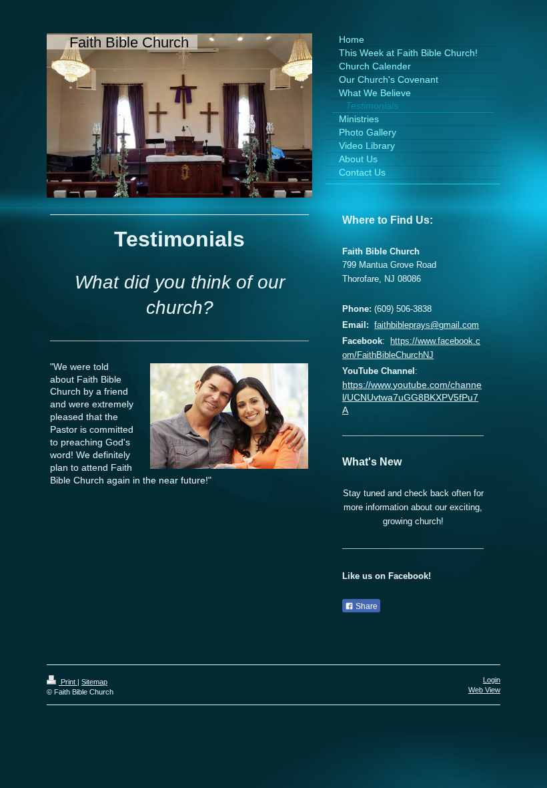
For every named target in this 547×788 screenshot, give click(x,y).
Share (366, 606)
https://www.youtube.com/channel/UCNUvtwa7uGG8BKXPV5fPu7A (412, 397)
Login (491, 680)
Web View (484, 690)
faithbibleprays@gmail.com (426, 325)
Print (68, 682)
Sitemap (94, 682)
